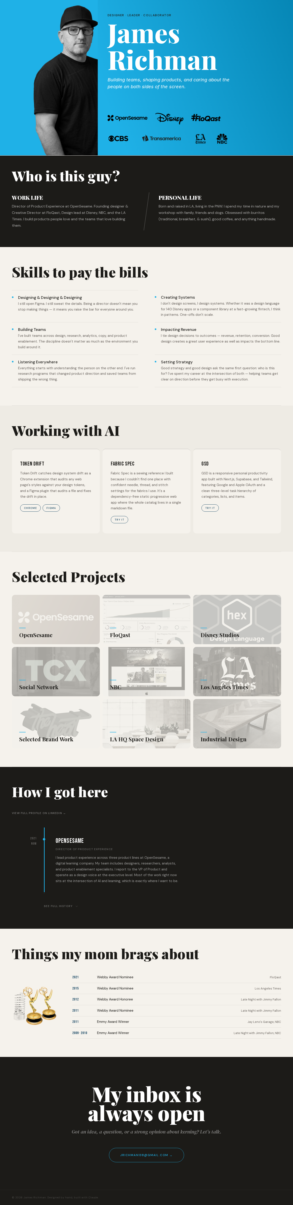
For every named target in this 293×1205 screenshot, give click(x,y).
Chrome (30, 508)
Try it (119, 519)
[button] (56, 619)
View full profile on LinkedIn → (39, 813)
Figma (51, 508)
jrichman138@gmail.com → (146, 1155)
